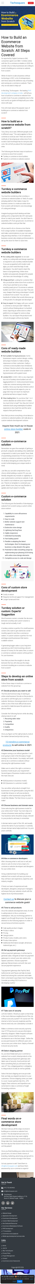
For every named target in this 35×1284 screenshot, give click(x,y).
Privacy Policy (6, 1253)
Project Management (9, 1256)
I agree (20, 1281)
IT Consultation (7, 1231)
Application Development (10, 1216)
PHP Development (8, 1228)
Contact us (9, 899)
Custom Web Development (10, 1221)
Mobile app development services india (14, 1236)
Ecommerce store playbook (10, 1233)
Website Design (7, 1213)
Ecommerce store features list (11, 1261)
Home (4, 1245)
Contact (31, 3)
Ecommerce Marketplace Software (13, 1226)
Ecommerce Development (10, 1218)
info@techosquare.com (9, 1166)
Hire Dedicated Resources (10, 1223)
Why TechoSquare (8, 1250)
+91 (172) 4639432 (9, 1187)
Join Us (5, 1248)
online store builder (13, 429)
